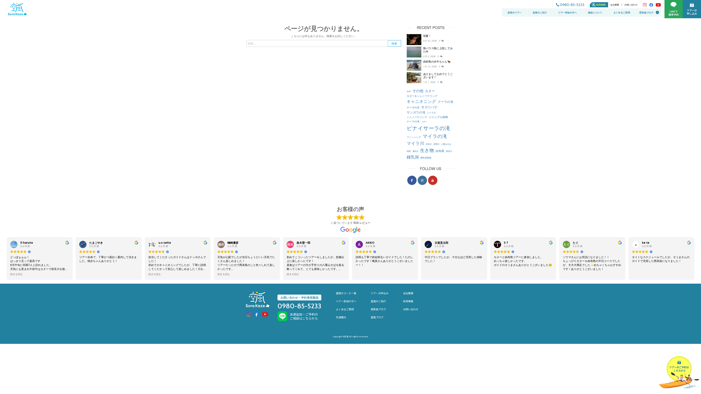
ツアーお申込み (379, 293)
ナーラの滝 (413, 121)
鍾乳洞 (413, 157)
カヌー (430, 90)
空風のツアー (514, 12)
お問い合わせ (630, 5)
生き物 (427, 150)
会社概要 (408, 293)
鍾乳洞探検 (425, 157)
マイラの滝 (435, 135)
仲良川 (429, 144)
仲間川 (436, 144)
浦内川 (415, 151)
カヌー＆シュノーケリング (422, 96)
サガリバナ (429, 107)
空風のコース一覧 (346, 293)
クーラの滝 (445, 101)
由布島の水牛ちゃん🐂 (437, 61)
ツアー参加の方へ (567, 12)
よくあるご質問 (621, 12)
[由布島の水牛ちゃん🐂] (414, 65)
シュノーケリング (417, 117)
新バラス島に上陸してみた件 (438, 49)
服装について (595, 12)
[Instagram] (422, 180)
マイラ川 (415, 143)
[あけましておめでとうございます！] (414, 77)
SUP (409, 91)
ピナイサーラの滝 (428, 128)
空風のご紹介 (540, 12)
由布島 (440, 150)
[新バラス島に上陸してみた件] (414, 51)
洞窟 (409, 151)
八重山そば (446, 144)
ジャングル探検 (438, 117)
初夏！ (427, 36)
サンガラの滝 (416, 112)
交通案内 (341, 317)
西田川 (449, 151)
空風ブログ (377, 317)
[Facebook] (412, 180)
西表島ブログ (646, 12)
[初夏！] (414, 39)
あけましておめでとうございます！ (438, 75)
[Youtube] (432, 180)
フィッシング (414, 137)
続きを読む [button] (16, 274)
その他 (417, 90)
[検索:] (323, 43)
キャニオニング (421, 101)
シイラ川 (431, 112)
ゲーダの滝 (413, 107)
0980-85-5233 (572, 5)
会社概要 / (616, 5)
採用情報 (601, 4)
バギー (424, 121)
